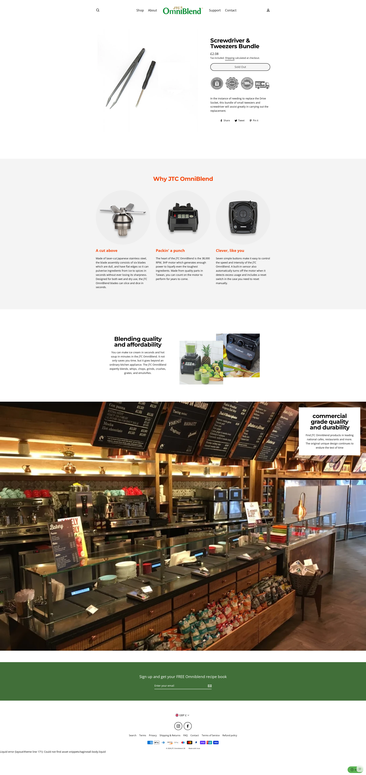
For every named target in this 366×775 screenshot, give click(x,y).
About (152, 10)
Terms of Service (211, 735)
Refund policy (229, 735)
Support (215, 10)
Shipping (229, 58)
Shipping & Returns (170, 735)
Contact (230, 10)
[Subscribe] (209, 685)
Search (132, 735)
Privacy (153, 735)
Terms (142, 735)
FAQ (185, 735)
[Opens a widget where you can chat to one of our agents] (355, 770)
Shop (140, 10)
